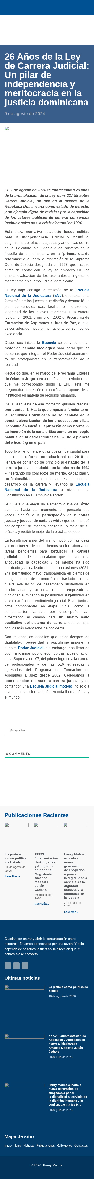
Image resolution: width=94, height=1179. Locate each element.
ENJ (58, 295)
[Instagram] (37, 7)
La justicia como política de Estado (16, 858)
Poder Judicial (30, 648)
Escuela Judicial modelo (51, 686)
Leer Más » (12, 876)
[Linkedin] (57, 7)
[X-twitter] (47, 7)
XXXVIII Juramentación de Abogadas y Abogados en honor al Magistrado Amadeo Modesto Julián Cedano (46, 872)
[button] (82, 30)
